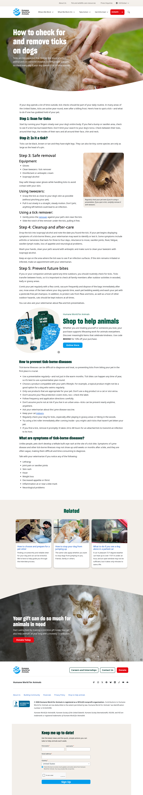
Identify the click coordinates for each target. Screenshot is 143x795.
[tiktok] (119, 682)
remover (43, 217)
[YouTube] (123, 682)
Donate (115, 12)
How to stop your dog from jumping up (68, 547)
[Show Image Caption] (141, 74)
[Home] (21, 670)
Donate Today (23, 639)
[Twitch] (94, 682)
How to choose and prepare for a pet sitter (33, 547)
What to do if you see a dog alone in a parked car (106, 547)
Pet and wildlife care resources (83, 3)
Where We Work (44, 12)
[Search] (127, 12)
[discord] (127, 682)
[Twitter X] (102, 682)
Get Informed (100, 12)
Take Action (83, 12)
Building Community (32, 695)
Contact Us (107, 670)
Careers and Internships (84, 670)
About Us (62, 3)
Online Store (72, 345)
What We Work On (65, 12)
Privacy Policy (59, 695)
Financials (47, 695)
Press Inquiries (107, 3)
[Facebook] (106, 682)
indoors (40, 413)
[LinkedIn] (115, 682)
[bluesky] (110, 682)
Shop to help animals (76, 695)
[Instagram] (98, 682)
